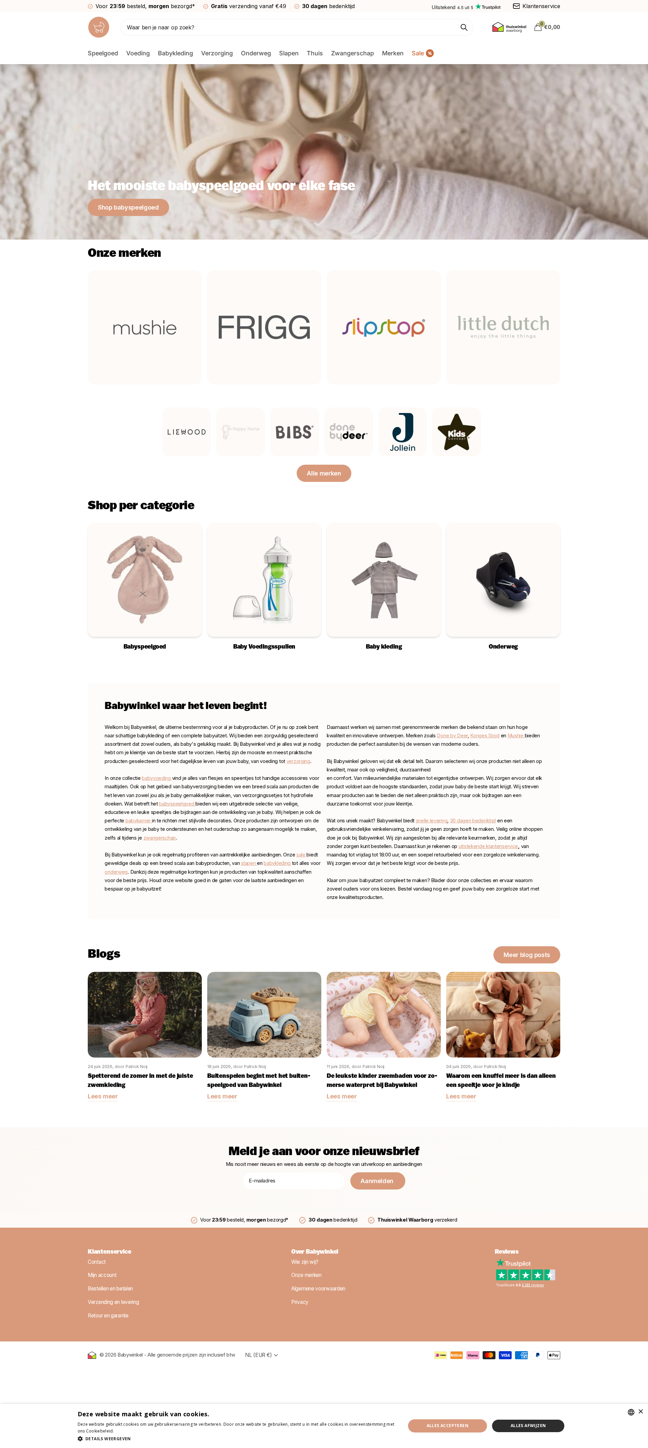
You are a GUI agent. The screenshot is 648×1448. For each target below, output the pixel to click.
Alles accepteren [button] (447, 1425)
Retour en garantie (108, 1315)
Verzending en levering (113, 1302)
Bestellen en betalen (110, 1288)
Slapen (289, 53)
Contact (97, 1262)
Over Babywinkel (314, 1252)
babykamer (139, 821)
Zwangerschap (352, 53)
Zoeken (464, 27)
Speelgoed (103, 53)
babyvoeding (157, 778)
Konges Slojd (484, 736)
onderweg (116, 872)
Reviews (507, 1252)
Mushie (516, 736)
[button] (237, 1439)
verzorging (298, 761)
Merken (393, 53)
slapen (249, 863)
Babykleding (175, 53)
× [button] (640, 1411)
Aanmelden (377, 1180)
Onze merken (306, 1275)
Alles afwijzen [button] (528, 1425)
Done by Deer (452, 736)
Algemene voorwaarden (318, 1288)
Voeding (138, 53)
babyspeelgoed (176, 804)
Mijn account (102, 1275)
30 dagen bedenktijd (473, 821)
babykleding (277, 863)
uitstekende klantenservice (488, 846)
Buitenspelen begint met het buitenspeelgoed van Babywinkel (258, 1081)
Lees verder (127, 1431)
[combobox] (631, 1412)
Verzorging (217, 53)
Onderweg (256, 53)
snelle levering (432, 821)
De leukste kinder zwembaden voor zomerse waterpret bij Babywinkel (382, 1081)
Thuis (315, 53)
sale (300, 855)
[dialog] (324, 1426)
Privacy (299, 1302)
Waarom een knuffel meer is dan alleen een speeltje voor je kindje (501, 1081)
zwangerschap (159, 838)
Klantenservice (109, 1252)
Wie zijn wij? (304, 1262)
